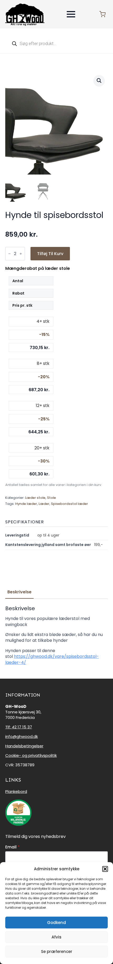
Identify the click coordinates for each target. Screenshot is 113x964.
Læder (44, 503)
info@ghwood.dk (21, 736)
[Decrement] (9, 254)
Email (12, 847)
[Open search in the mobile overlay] (56, 43)
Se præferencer (56, 951)
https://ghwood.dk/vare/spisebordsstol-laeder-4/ (52, 659)
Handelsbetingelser (24, 746)
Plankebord (16, 791)
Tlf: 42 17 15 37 (18, 727)
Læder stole (35, 497)
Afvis (56, 937)
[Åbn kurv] (102, 14)
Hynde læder (26, 503)
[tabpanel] (56, 635)
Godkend (56, 922)
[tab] (19, 592)
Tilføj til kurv (50, 254)
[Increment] (21, 254)
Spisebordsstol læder (69, 503)
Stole (51, 497)
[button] (105, 869)
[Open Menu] (71, 14)
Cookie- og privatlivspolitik (31, 755)
